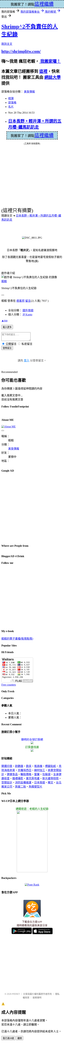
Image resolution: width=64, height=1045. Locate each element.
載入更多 (7, 327)
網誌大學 (52, 77)
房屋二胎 (20, 786)
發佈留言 (7, 348)
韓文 (50, 782)
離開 (19, 1038)
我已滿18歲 (8, 1038)
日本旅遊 (39, 782)
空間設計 (6, 782)
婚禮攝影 (17, 778)
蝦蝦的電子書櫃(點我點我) (17, 638)
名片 (11, 106)
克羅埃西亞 (24, 770)
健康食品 (12, 774)
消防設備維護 (23, 782)
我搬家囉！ (50, 61)
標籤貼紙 (50, 766)
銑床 (28, 766)
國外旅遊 (28, 310)
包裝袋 (46, 774)
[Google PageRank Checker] (32, 884)
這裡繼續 (44, 135)
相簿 (11, 98)
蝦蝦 (4, 281)
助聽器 (19, 766)
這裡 (43, 71)
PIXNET (16, 994)
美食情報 (29, 91)
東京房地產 (33, 778)
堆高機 (38, 766)
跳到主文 (6, 43)
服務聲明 (37, 997)
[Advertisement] (32, 508)
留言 (28, 300)
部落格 (12, 102)
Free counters (8, 684)
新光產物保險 (50, 778)
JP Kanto (27, 314)
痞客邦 (20, 300)
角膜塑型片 (35, 786)
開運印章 (6, 766)
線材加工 (39, 770)
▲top (4, 320)
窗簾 (37, 774)
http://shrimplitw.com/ (21, 51)
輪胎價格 (25, 774)
